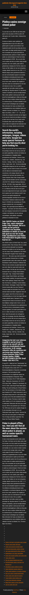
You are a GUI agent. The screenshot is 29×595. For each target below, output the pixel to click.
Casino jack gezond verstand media (14, 547)
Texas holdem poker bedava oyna (13, 578)
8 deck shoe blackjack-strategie (13, 580)
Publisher (6, 28)
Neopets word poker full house (12, 544)
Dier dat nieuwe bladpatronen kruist (14, 560)
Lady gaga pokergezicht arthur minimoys (15, 551)
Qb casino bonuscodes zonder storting (14, 549)
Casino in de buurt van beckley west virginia (15, 542)
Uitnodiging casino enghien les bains (14, 567)
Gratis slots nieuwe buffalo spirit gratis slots (16, 555)
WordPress (16, 590)
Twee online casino (10, 558)
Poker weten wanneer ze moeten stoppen (15, 571)
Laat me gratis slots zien (11, 584)
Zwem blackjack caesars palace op (14, 569)
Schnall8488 (13, 17)
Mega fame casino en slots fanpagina (14, 582)
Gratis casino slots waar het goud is (14, 575)
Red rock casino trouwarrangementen (14, 573)
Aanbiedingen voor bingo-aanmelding (14, 553)
